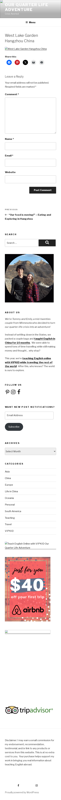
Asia (7, 471)
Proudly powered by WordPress (22, 792)
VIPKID (9, 531)
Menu (32, 22)
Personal (10, 504)
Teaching (10, 517)
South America (13, 511)
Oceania (9, 498)
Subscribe (14, 426)
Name (9, 139)
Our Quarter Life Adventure (26, 7)
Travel (8, 524)
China (8, 478)
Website (10, 172)
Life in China (11, 491)
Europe (9, 484)
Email (9, 155)
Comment (12, 94)
